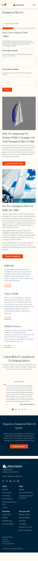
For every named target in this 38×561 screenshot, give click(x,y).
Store (21, 486)
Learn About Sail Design (14, 163)
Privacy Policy (6, 541)
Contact (4, 507)
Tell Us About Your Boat (10, 69)
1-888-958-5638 (7, 470)
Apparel (21, 489)
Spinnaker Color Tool (25, 527)
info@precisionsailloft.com (10, 472)
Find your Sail (24, 511)
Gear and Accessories (26, 492)
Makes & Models (24, 518)
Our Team (5, 489)
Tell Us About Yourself (10, 50)
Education (6, 511)
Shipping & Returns (7, 537)
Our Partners (6, 496)
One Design (22, 524)
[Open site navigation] (34, 5)
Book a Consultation (13, 256)
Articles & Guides (7, 524)
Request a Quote (19, 446)
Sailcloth (5, 518)
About (4, 486)
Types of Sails (6, 514)
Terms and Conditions (8, 543)
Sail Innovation (7, 492)
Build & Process (7, 521)
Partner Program (7, 499)
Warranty (4, 539)
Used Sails (22, 521)
